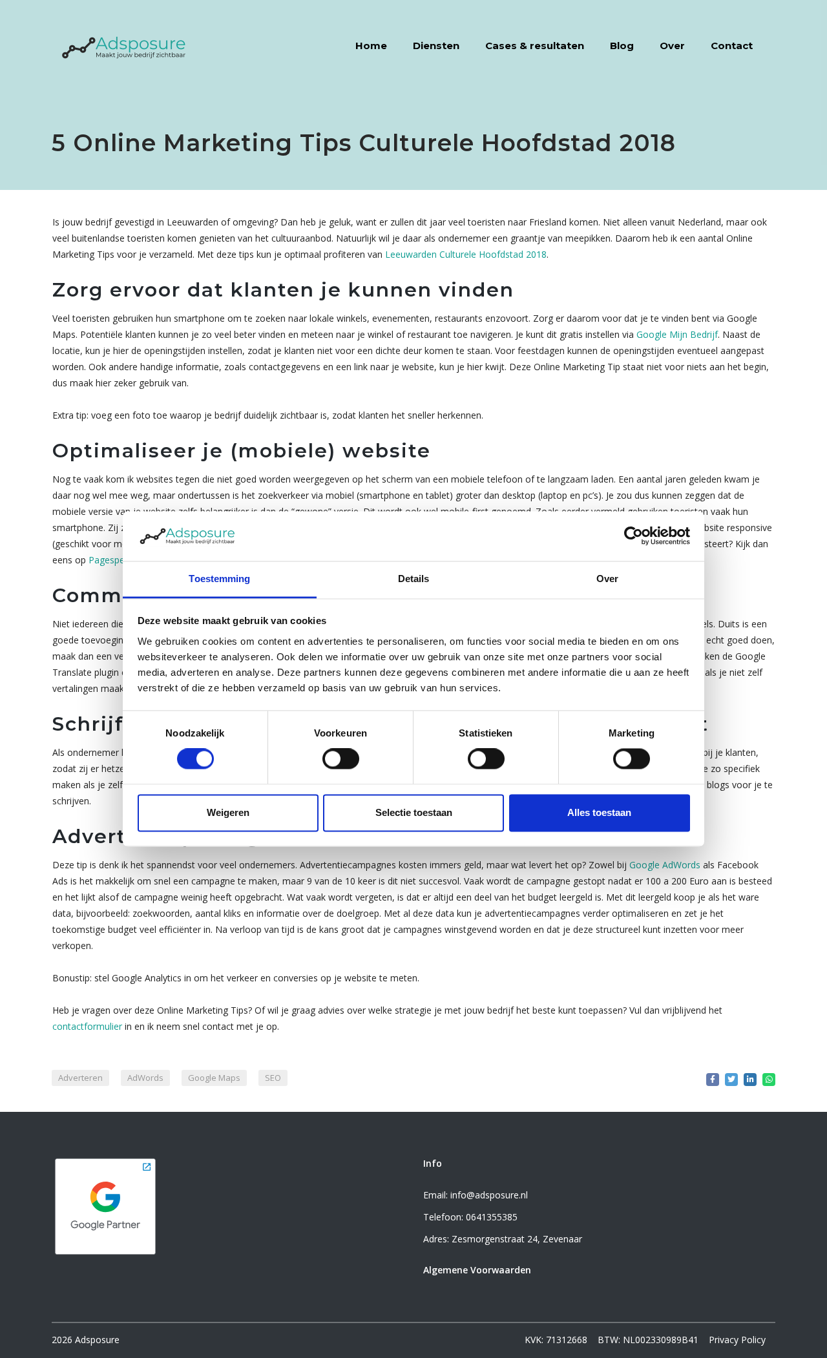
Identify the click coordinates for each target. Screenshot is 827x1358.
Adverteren (80, 1077)
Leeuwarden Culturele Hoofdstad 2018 (466, 254)
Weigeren (228, 812)
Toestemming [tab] (219, 578)
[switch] (340, 759)
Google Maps (214, 1077)
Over (672, 45)
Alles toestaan (599, 812)
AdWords (145, 1077)
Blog (622, 45)
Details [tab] (414, 578)
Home (371, 45)
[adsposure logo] (124, 45)
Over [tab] (607, 578)
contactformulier (87, 1026)
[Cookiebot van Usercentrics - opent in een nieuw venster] (633, 536)
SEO (273, 1077)
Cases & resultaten (534, 45)
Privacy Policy (737, 1339)
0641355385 (492, 1217)
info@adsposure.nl (489, 1195)
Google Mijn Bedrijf (677, 334)
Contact (732, 45)
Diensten (436, 45)
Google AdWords (664, 865)
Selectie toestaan (413, 812)
